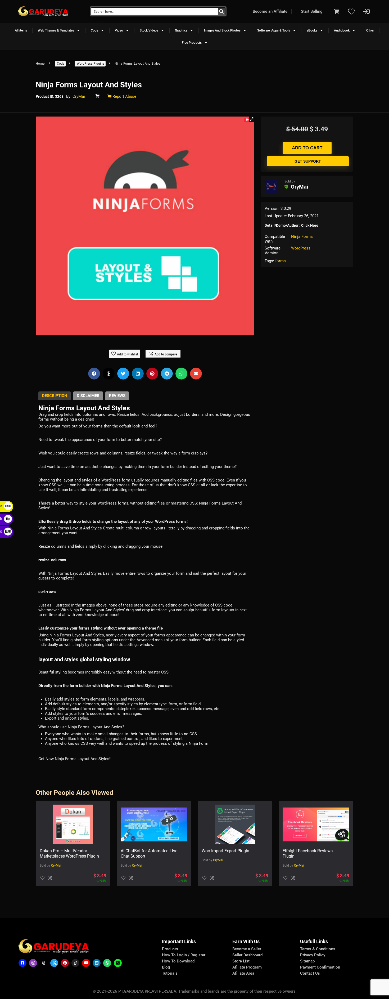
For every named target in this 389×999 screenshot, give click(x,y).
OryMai (79, 96)
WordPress (300, 248)
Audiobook (342, 30)
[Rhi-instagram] (33, 963)
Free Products (192, 42)
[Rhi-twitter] (54, 963)
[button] (251, 119)
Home (40, 63)
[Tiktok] (75, 963)
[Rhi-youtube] (86, 963)
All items (21, 30)
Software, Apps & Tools (273, 30)
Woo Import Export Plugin (225, 850)
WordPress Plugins (90, 63)
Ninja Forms (302, 236)
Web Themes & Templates (56, 30)
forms (280, 260)
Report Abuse (123, 96)
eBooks (312, 30)
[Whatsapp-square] (118, 963)
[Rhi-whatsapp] (107, 963)
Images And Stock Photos (222, 30)
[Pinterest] (65, 963)
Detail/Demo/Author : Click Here (291, 225)
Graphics (181, 30)
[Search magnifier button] (221, 11)
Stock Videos (149, 30)
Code (94, 30)
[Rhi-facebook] (22, 963)
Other (370, 30)
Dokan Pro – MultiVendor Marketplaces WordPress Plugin (69, 853)
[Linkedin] (97, 963)
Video (119, 30)
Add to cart (307, 147)
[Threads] (44, 963)
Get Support (308, 161)
